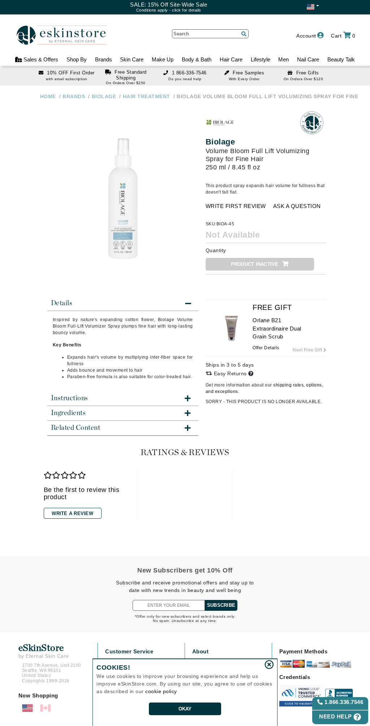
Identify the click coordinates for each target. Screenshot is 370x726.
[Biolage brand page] (220, 122)
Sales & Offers (40, 59)
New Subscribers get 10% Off (185, 570)
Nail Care (308, 59)
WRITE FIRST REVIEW (236, 206)
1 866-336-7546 (189, 72)
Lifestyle (260, 59)
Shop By (76, 59)
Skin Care (131, 59)
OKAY (185, 709)
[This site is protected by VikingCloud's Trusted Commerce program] (301, 695)
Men (283, 59)
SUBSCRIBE (221, 605)
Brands (103, 59)
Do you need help (184, 79)
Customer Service (129, 651)
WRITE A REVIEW (72, 513)
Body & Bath (196, 59)
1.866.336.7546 (343, 702)
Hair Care (231, 59)
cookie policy (161, 691)
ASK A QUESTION (297, 206)
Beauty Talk (341, 59)
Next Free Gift (308, 350)
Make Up (162, 59)
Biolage (220, 141)
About (200, 651)
